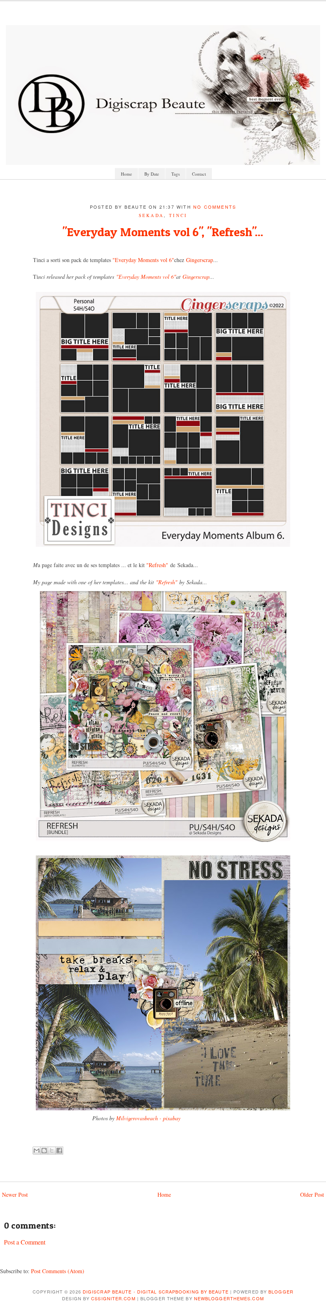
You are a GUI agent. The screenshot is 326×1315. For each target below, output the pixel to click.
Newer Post (15, 1194)
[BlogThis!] (44, 1151)
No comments (214, 207)
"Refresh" (156, 565)
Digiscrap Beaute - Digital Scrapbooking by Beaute (156, 1291)
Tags (175, 174)
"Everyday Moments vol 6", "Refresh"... (162, 232)
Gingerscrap (199, 260)
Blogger (280, 1291)
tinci (178, 215)
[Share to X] (52, 1151)
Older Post (312, 1194)
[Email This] (37, 1151)
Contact (199, 174)
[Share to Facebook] (59, 1151)
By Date (151, 174)
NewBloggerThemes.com (229, 1298)
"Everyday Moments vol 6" (143, 260)
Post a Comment (24, 1242)
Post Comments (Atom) (57, 1271)
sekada (151, 215)
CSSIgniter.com (113, 1298)
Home (126, 174)
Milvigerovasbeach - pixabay (148, 1118)
